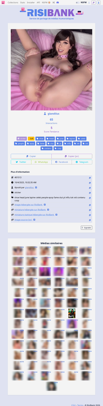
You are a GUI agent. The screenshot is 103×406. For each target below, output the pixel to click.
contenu (47, 148)
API (38, 2)
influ (69, 143)
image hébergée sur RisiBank (29, 204)
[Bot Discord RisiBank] (58, 3)
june (61, 138)
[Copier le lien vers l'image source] (90, 220)
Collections (13, 2)
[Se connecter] (98, 3)
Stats (22, 2)
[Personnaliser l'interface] (93, 3)
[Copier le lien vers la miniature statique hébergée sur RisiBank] (90, 215)
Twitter (22, 162)
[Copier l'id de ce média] (90, 178)
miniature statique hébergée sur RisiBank (35, 214)
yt (60, 143)
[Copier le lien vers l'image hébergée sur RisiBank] (90, 205)
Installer (31, 2)
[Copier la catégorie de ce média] (90, 193)
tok (77, 143)
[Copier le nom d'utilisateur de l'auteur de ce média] (90, 188)
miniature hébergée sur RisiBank (30, 209)
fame (42, 143)
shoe (41, 138)
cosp (59, 148)
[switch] (78, 3)
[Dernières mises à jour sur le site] (89, 3)
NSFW (84, 2)
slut (52, 143)
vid (86, 143)
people (20, 143)
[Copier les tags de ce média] (90, 198)
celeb (82, 138)
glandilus (53, 113)
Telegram (83, 162)
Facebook (63, 162)
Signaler (87, 227)
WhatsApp (43, 162)
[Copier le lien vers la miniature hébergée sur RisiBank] (90, 210)
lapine (72, 138)
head (51, 138)
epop (31, 143)
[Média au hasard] (54, 2)
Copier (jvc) (73, 156)
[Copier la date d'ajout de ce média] (90, 183)
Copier (32, 156)
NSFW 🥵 (46, 2)
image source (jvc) (23, 219)
